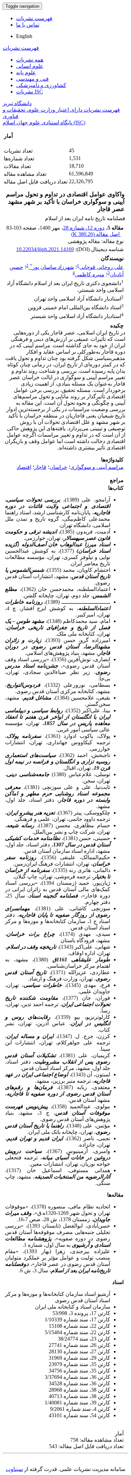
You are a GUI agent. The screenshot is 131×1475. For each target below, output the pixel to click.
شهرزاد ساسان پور (52, 267)
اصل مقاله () (96, 234)
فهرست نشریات (34, 18)
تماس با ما (27, 25)
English (24, 36)
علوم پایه (26, 72)
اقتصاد (24, 467)
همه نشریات (29, 60)
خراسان (58, 467)
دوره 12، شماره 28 (83, 228)
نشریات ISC (29, 91)
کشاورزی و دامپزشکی (41, 85)
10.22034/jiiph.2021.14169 (45, 249)
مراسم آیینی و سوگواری (97, 467)
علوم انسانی (29, 66)
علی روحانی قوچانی (101, 267)
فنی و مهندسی (32, 79)
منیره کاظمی (89, 274)
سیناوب (14, 1469)
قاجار (40, 467)
